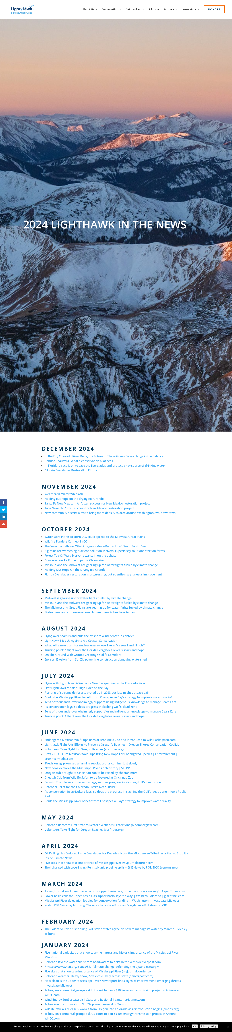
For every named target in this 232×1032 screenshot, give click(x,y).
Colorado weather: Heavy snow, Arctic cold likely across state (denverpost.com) (99, 976)
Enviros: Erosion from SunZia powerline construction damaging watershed (96, 659)
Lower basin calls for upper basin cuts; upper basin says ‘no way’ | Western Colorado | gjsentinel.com (114, 896)
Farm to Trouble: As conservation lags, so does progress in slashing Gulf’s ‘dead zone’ (103, 782)
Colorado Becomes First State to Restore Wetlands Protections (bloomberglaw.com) (102, 825)
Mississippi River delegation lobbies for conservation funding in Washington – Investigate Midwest (112, 901)
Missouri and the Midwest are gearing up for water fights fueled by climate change (101, 565)
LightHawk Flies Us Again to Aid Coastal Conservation (81, 641)
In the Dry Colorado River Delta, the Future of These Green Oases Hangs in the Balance (104, 456)
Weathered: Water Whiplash (64, 494)
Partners (168, 9)
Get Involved (133, 9)
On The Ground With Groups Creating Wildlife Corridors (83, 655)
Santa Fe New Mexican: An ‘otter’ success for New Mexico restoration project (97, 503)
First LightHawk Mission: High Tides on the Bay (76, 688)
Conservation (110, 9)
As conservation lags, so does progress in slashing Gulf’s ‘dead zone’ (91, 707)
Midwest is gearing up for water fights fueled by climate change (88, 598)
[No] (227, 1027)
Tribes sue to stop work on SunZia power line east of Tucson (86, 1004)
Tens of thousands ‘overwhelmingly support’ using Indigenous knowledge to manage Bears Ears (110, 702)
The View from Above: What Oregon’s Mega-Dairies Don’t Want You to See (95, 546)
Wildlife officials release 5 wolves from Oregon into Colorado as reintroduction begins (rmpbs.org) (112, 1009)
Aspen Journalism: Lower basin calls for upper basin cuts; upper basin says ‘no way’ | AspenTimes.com (115, 891)
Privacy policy (208, 1026)
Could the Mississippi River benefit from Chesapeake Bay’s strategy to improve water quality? (108, 697)
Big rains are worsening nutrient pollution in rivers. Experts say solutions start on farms (105, 551)
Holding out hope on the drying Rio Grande (74, 499)
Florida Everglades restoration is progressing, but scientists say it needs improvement (103, 574)
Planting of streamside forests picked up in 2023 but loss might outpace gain (97, 693)
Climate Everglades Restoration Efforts (71, 470)
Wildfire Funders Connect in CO (66, 541)
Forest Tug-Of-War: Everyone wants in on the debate (80, 556)
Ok (194, 1026)
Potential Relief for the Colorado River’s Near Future (80, 787)
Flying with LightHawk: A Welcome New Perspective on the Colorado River (95, 683)
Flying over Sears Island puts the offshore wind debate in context (89, 636)
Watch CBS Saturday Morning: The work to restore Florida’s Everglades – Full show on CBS (106, 905)
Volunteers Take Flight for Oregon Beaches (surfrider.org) (84, 749)
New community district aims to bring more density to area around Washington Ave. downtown (110, 513)
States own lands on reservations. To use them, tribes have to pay (90, 612)
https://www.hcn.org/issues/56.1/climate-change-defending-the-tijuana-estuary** (104, 967)
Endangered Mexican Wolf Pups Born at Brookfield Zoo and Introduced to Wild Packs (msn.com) (111, 740)
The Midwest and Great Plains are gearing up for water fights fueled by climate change (104, 607)
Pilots (152, 9)
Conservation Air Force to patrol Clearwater (74, 560)
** (46, 967)
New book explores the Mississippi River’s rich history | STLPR (87, 768)
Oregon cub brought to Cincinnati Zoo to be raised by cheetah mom (91, 773)
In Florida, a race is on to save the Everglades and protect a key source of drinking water (105, 466)
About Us (88, 9)
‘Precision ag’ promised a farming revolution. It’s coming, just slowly (91, 763)
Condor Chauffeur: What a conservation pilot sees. (79, 461)
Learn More (189, 9)
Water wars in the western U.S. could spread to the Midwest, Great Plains (95, 537)
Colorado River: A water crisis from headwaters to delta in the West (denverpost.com (103, 962)
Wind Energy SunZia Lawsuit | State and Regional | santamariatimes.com (95, 1000)
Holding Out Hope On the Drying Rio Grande (75, 570)
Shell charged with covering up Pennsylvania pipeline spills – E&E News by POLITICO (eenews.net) (111, 867)
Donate (214, 9)
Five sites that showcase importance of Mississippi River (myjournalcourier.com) (99, 863)
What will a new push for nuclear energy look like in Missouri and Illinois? (95, 645)
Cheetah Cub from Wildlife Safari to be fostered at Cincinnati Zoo (89, 777)
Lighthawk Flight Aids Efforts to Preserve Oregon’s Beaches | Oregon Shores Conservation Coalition (113, 745)
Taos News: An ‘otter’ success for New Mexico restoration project (89, 508)
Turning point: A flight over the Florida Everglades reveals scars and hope (94, 650)
